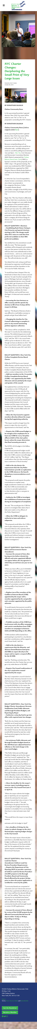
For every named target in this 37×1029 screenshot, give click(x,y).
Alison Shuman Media (12, 1001)
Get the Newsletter (10, 1008)
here (16, 130)
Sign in (4, 999)
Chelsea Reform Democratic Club (17, 158)
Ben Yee (18, 153)
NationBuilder (24, 1001)
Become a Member (10, 1012)
